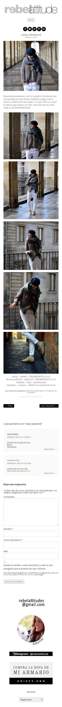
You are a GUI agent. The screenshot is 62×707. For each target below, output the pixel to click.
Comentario (9, 496)
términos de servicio (25, 574)
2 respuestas (31, 392)
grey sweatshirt (49, 406)
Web (5, 551)
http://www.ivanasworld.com (18, 471)
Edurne (54, 391)
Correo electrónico (13, 540)
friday (9, 406)
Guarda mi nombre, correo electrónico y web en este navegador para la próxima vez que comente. (28, 567)
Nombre (8, 529)
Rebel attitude (31, 391)
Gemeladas (12, 434)
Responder (48, 449)
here (47, 376)
